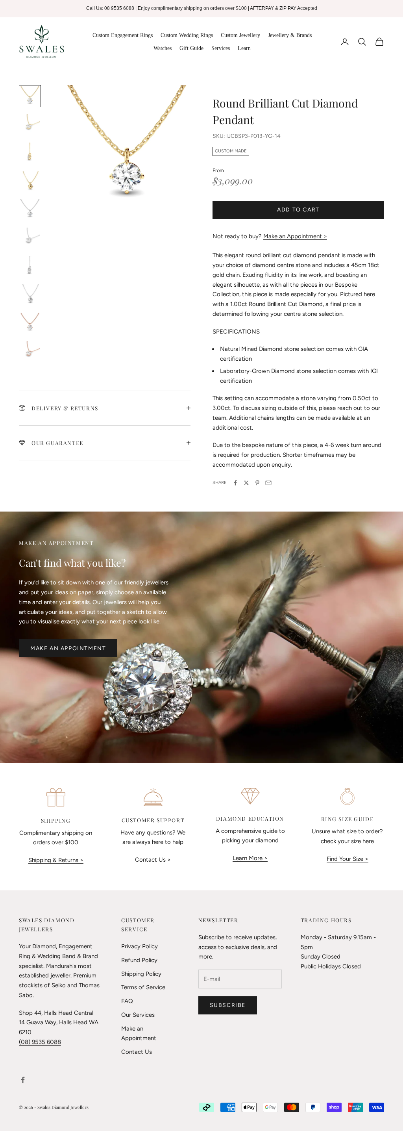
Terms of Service (143, 987)
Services (220, 48)
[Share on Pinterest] (257, 483)
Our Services (138, 1014)
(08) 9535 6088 (40, 1042)
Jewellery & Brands (290, 35)
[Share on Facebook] (235, 483)
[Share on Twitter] (246, 483)
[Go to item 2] (30, 124)
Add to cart (298, 209)
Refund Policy (139, 960)
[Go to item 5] (30, 209)
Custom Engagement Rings (122, 35)
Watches (162, 48)
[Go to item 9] (30, 323)
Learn (244, 48)
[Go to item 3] (30, 153)
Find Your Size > (347, 858)
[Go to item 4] (30, 181)
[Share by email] (268, 483)
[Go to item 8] (30, 295)
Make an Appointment (68, 648)
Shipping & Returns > (55, 860)
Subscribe (228, 1005)
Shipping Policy (141, 973)
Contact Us (136, 1051)
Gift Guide (191, 48)
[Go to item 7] (30, 266)
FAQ (127, 1001)
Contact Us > (153, 859)
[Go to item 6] (30, 238)
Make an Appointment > (295, 236)
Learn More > (250, 858)
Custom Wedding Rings (187, 35)
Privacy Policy (139, 946)
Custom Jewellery (240, 35)
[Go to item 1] (30, 96)
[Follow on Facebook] (23, 1080)
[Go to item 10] (30, 351)
